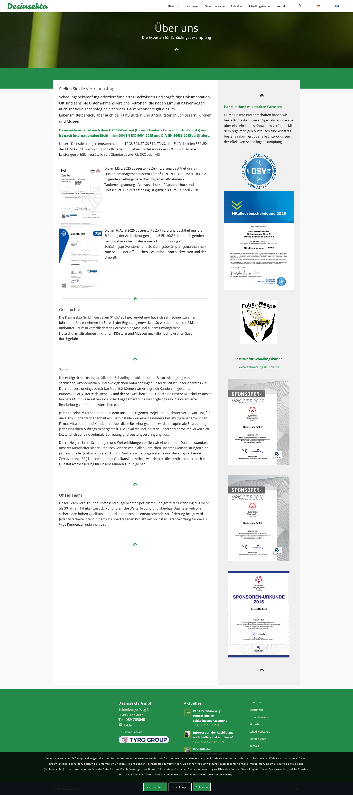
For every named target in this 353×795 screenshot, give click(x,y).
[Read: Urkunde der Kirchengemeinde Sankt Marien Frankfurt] (187, 750)
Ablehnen (202, 787)
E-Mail (128, 725)
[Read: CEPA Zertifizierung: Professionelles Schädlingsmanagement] (187, 712)
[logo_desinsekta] (27, 6)
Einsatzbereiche (258, 717)
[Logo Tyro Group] (143, 739)
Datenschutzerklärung (217, 774)
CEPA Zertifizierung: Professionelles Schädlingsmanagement (210, 715)
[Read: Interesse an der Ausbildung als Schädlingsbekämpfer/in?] (187, 734)
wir (161, 758)
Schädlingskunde (259, 731)
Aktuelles (254, 724)
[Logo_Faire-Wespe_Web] (258, 322)
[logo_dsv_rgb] (259, 171)
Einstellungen (180, 787)
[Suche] (300, 6)
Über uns (255, 702)
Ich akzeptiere (155, 787)
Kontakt (254, 746)
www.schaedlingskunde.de (259, 367)
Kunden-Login (258, 739)
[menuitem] (173, 6)
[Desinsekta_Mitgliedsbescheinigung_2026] (259, 241)
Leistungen (256, 710)
